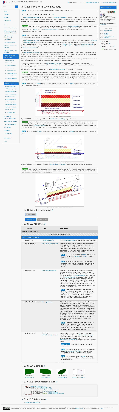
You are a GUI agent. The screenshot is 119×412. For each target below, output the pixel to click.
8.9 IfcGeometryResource (10, 81)
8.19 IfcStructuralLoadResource (11, 107)
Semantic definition (108, 30)
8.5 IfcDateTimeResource (10, 70)
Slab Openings (46, 377)
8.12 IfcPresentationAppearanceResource (11, 88)
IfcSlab (39, 131)
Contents (6, 14)
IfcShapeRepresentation (51, 29)
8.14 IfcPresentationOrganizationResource (11, 94)
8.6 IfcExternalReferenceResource (11, 73)
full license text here (79, 408)
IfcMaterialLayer (80, 275)
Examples (106, 34)
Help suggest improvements (92, 2)
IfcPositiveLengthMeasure (50, 335)
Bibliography (7, 138)
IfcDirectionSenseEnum (49, 270)
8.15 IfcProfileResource (10, 96)
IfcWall (35, 29)
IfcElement (94, 40)
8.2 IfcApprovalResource (10, 62)
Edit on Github (107, 8)
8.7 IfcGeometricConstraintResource (11, 75)
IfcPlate (85, 256)
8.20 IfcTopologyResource (10, 109)
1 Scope (6, 25)
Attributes (106, 33)
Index (5, 141)
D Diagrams (7, 127)
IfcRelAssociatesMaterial (30, 48)
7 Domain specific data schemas (10, 51)
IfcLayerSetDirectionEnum (50, 243)
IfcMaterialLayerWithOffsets (68, 340)
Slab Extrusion (62, 377)
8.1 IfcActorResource (9, 60)
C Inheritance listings (10, 124)
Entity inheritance (108, 32)
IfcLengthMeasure (47, 302)
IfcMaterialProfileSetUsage (43, 219)
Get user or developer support (109, 2)
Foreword (6, 17)
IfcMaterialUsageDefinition (31, 214)
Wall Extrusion (29, 377)
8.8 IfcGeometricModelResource (11, 78)
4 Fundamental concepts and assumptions (8, 37)
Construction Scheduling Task (80, 377)
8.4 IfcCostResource (9, 68)
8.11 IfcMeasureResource (10, 86)
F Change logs (8, 133)
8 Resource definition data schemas (10, 56)
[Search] (16, 6)
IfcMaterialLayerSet (60, 17)
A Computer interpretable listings (10, 117)
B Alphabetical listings (10, 121)
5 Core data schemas (10, 42)
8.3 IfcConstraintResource (10, 65)
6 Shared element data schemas (10, 46)
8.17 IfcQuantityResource (10, 102)
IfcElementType (67, 44)
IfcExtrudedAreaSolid (40, 125)
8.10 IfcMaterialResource (10, 83)
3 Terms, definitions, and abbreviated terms (10, 32)
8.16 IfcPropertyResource (10, 99)
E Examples (7, 130)
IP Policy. (101, 408)
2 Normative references (11, 28)
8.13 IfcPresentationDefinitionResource (11, 91)
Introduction (7, 20)
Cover (5, 11)
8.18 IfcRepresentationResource (11, 104)
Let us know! (103, 24)
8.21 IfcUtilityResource (10, 112)
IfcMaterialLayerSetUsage (31, 17)
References (106, 37)
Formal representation (109, 36)
